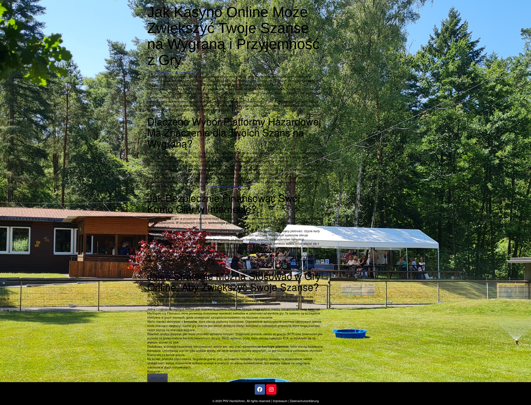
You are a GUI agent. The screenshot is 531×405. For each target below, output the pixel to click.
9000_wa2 (157, 378)
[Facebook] (260, 389)
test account (187, 72)
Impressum (280, 401)
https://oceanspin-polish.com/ (226, 186)
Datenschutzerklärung (304, 401)
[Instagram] (271, 389)
